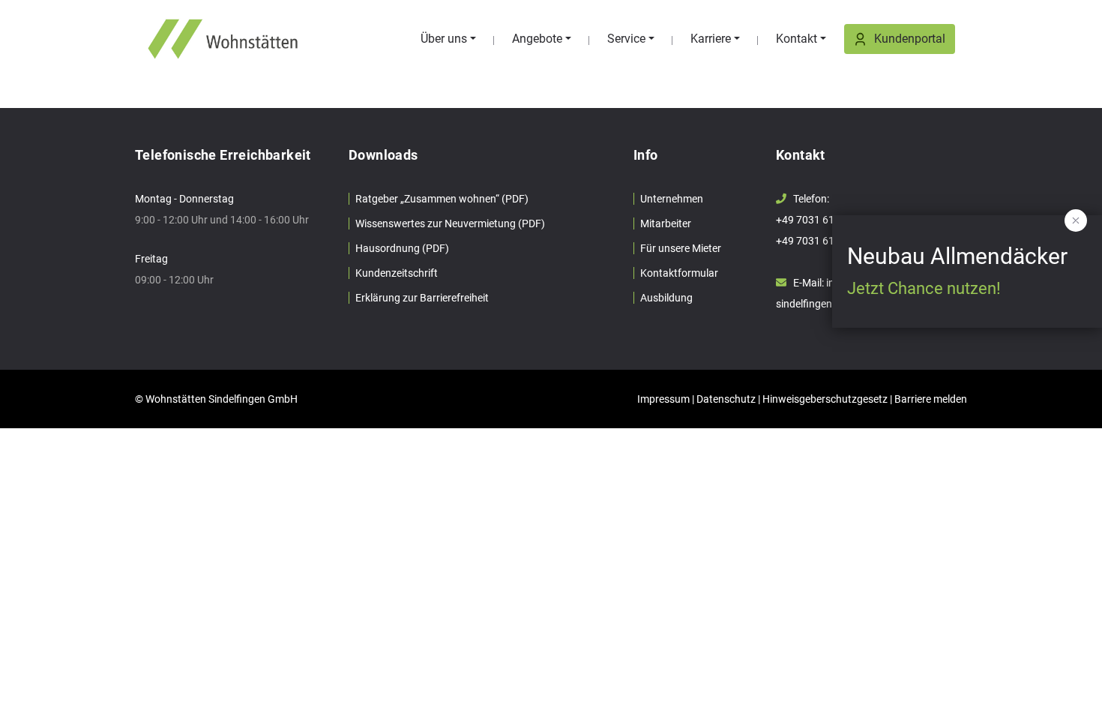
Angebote (537, 39)
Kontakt (796, 39)
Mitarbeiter (665, 224)
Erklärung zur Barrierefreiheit (422, 298)
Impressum (663, 399)
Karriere (710, 39)
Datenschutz (726, 399)
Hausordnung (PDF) (402, 248)
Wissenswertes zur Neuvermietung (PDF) (450, 224)
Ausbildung (666, 298)
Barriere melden (930, 399)
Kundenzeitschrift (396, 273)
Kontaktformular (679, 273)
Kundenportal (909, 39)
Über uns (444, 39)
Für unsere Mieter (680, 248)
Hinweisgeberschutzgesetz (825, 399)
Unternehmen (671, 199)
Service (626, 39)
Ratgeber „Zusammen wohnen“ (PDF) (442, 199)
